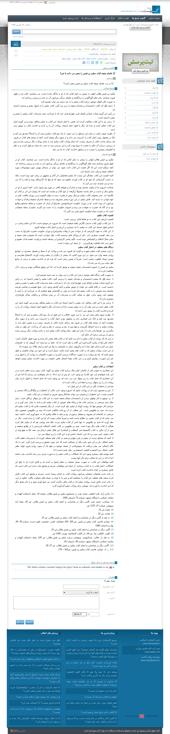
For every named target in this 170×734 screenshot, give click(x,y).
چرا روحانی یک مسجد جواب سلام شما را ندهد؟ (38, 697)
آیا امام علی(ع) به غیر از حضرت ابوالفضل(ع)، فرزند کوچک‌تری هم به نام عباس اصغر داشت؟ (35, 689)
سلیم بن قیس (103, 59)
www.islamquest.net (129, 11)
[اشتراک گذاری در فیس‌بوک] (84, 62)
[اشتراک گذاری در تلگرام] (92, 62)
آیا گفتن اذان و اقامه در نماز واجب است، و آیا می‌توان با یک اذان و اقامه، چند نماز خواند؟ (91, 720)
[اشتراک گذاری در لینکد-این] (97, 62)
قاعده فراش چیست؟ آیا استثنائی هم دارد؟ (40, 703)
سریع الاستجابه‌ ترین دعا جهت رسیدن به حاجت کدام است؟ (91, 642)
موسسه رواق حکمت (150, 659)
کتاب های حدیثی (78, 59)
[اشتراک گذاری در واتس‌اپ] (101, 62)
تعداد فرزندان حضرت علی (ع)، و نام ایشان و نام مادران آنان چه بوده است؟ (91, 664)
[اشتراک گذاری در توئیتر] (88, 62)
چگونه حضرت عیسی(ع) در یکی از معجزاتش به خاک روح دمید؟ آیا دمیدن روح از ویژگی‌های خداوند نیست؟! (35, 651)
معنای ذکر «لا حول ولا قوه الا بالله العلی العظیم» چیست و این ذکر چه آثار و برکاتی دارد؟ (91, 674)
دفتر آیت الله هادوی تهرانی (147, 650)
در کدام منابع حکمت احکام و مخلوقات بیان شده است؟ (35, 659)
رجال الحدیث (94, 54)
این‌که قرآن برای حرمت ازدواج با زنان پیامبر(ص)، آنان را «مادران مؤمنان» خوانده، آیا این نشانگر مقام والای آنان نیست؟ (35, 678)
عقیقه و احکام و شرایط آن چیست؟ (100, 697)
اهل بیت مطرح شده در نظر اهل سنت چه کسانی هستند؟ (35, 642)
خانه (157, 25)
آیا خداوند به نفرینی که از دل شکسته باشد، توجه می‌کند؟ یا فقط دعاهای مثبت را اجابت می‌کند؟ (91, 683)
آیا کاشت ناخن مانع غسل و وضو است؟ (99, 712)
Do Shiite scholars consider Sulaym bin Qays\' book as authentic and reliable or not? (68, 567)
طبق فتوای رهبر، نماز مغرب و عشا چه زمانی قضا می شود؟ (91, 704)
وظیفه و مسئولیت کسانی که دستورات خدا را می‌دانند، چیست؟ (35, 710)
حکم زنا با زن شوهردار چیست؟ (102, 691)
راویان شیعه (66, 59)
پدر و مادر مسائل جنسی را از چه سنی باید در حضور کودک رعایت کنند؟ (35, 667)
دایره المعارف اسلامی (150, 642)
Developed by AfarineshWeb (141, 716)
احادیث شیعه (91, 59)
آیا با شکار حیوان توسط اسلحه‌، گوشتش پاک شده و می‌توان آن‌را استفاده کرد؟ (35, 720)
